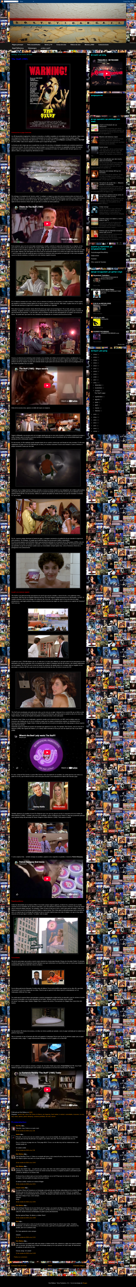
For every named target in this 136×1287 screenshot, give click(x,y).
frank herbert (54, 1114)
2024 (95, 360)
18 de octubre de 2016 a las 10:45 (26, 1162)
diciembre (98, 385)
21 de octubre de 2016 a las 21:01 (26, 1237)
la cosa (82, 1114)
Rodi (17, 1221)
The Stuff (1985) (100, 393)
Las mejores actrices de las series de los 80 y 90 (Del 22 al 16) (111, 195)
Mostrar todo (121, 344)
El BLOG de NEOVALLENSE (102, 303)
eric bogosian (46, 1114)
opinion (21, 1116)
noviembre (98, 388)
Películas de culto (99, 317)
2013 (95, 420)
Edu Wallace (20, 1154)
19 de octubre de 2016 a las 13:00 (26, 1218)
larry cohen (14, 1116)
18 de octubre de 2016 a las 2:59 (25, 1150)
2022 (95, 366)
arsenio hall (21, 1114)
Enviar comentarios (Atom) (52, 1271)
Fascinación (104, 319)
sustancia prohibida (39, 1116)
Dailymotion (95, 256)
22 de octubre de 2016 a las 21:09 (26, 1253)
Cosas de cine (61, 44)
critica (27, 1114)
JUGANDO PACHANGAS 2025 (110, 333)
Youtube (94, 259)
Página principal (17, 44)
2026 (95, 354)
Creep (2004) (103, 207)
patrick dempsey (28, 1116)
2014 (95, 417)
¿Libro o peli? (45, 48)
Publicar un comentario (20, 1257)
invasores (76, 1114)
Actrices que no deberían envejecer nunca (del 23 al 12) (111, 231)
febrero (97, 411)
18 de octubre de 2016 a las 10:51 (26, 1184)
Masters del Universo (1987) (108, 137)
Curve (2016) (103, 147)
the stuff (48, 1116)
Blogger (85, 1283)
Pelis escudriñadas (33, 44)
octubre (98, 391)
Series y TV (48, 44)
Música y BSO (89, 44)
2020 (95, 371)
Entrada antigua (79, 1266)
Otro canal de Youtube (98, 262)
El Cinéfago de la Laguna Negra (103, 289)
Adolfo (18, 1134)
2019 (95, 374)
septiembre (99, 397)
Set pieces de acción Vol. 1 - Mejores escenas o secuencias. (111, 183)
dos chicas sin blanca (35, 1114)
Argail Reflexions (18, 48)
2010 (95, 428)
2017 (95, 380)
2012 (95, 423)
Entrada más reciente (18, 1266)
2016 (95, 383)
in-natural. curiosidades (66, 1114)
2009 (95, 431)
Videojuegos (32, 48)
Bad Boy (18, 1125)
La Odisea (104, 305)
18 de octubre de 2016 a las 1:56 (25, 1130)
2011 (94, 426)
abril (96, 405)
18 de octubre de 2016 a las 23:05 (26, 1202)
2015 (95, 414)
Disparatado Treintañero (101, 275)
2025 (95, 357)
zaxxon (53, 1116)
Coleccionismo (103, 44)
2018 (95, 377)
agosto (97, 399)
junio (97, 402)
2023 (95, 363)
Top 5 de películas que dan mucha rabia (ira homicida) (110, 160)
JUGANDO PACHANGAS (101, 332)
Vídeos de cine (75, 44)
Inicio (50, 1266)
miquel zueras (20, 1187)
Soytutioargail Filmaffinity (99, 252)
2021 (95, 368)
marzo (97, 408)
